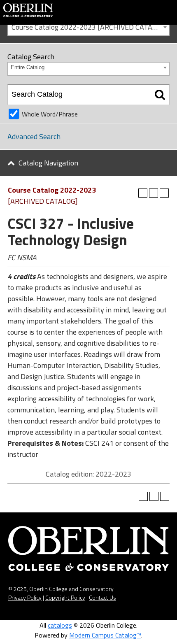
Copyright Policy (65, 597)
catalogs (60, 625)
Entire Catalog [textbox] (27, 67)
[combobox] (88, 26)
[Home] (28, 9)
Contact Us (102, 597)
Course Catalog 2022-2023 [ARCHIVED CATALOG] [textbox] (90, 27)
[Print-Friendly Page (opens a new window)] (153, 193)
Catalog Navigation (48, 162)
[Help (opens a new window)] (164, 193)
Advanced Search (34, 136)
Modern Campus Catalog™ (105, 635)
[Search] (160, 94)
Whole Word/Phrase (50, 114)
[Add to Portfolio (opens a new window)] (142, 193)
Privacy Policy (25, 597)
